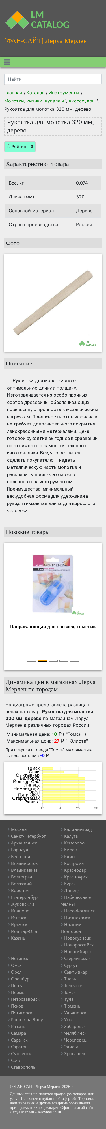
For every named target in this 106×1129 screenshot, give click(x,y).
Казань (18, 938)
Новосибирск (78, 951)
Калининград (78, 829)
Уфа (68, 1019)
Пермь (18, 992)
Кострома (74, 863)
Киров (70, 849)
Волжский (21, 883)
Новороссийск (79, 945)
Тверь (70, 979)
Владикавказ (24, 870)
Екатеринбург (25, 897)
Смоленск (21, 1053)
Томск (70, 992)
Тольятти (73, 985)
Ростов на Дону (27, 1019)
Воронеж (20, 890)
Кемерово (74, 843)
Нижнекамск (77, 917)
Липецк (72, 890)
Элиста (71, 1046)
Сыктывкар (75, 972)
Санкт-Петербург (28, 836)
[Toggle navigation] (6, 62)
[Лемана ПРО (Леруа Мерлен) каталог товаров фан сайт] (13, 16)
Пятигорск (21, 1012)
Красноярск (76, 877)
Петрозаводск (25, 999)
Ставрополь (23, 1067)
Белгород (20, 856)
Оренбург (21, 979)
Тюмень (72, 1006)
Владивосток (24, 863)
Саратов (19, 1046)
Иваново (20, 911)
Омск (16, 965)
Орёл (16, 972)
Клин (69, 856)
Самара (18, 1033)
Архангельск (24, 843)
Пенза (17, 985)
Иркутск (19, 924)
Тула (68, 999)
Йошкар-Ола (24, 931)
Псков (17, 1006)
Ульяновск (75, 1012)
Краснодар (75, 870)
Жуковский (22, 904)
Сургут (70, 965)
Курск (70, 883)
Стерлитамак (77, 958)
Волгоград (21, 877)
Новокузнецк (77, 938)
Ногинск (19, 958)
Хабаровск (75, 1026)
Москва (19, 829)
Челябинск (75, 1033)
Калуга (71, 836)
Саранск (19, 1040)
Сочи (16, 1060)
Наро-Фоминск (79, 911)
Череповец (75, 1040)
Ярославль (75, 1053)
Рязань (18, 1026)
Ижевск (18, 917)
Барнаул (19, 849)
